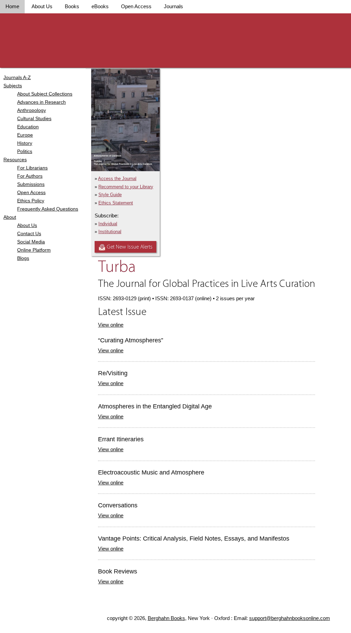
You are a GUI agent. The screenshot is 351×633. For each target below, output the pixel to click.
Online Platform (34, 250)
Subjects (12, 85)
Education (28, 126)
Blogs (23, 258)
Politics (24, 151)
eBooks (100, 6)
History (24, 143)
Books (72, 6)
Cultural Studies (34, 118)
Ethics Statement (115, 202)
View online (110, 325)
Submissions (31, 184)
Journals (173, 6)
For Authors (30, 176)
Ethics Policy (30, 200)
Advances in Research (41, 102)
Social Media (31, 241)
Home (12, 6)
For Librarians (32, 167)
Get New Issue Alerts (130, 247)
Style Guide (110, 194)
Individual (107, 223)
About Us (42, 6)
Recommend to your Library (125, 186)
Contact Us (29, 233)
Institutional (109, 231)
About (9, 217)
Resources (15, 159)
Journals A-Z (17, 77)
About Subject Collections (44, 94)
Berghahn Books (166, 618)
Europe (25, 135)
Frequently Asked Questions (47, 209)
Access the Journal (117, 178)
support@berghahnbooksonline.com (289, 618)
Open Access (136, 6)
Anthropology (31, 110)
